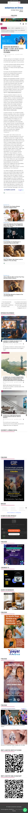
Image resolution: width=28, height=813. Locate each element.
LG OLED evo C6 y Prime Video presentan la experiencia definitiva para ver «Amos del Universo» (12, 416)
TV (10, 35)
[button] (25, 810)
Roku (4, 345)
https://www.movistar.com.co (14, 92)
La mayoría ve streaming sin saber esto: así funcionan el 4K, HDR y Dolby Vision (12, 341)
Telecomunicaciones (5, 35)
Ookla (4, 383)
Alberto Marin (19, 54)
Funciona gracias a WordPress (7, 809)
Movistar (8, 56)
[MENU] (1, 24)
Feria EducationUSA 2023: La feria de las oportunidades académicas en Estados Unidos (7, 304)
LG (3, 420)
